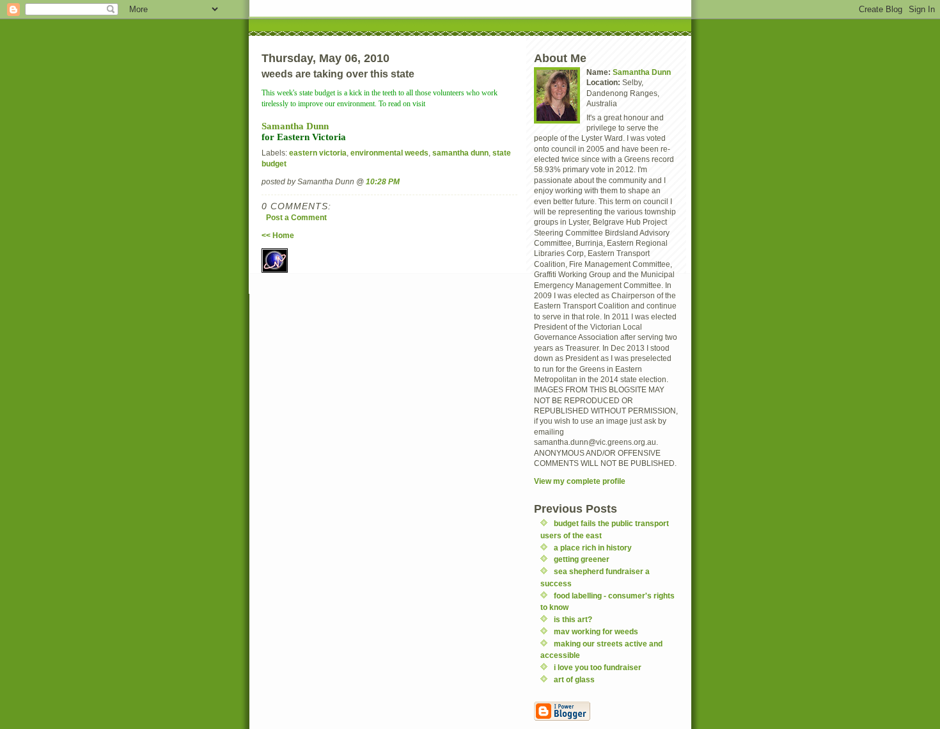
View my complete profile (579, 481)
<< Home (278, 235)
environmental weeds (389, 152)
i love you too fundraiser (597, 667)
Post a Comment (296, 217)
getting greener (581, 559)
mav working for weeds (596, 631)
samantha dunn (460, 152)
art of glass (574, 679)
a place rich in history (593, 547)
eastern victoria (318, 152)
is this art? (573, 619)
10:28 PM (383, 181)
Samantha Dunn (295, 125)
